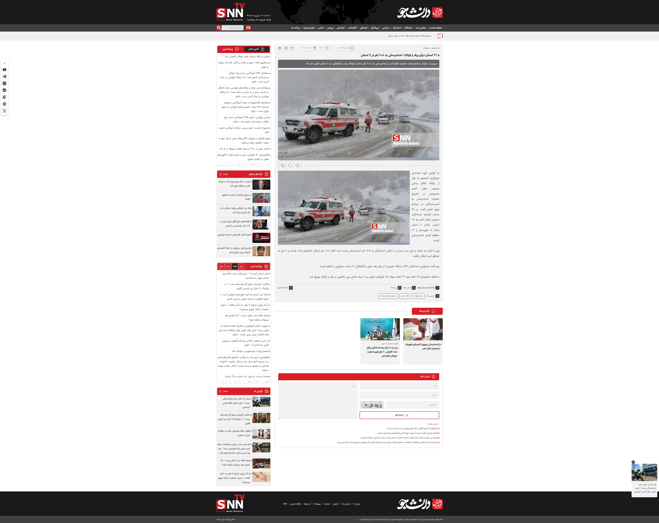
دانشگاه (408, 28)
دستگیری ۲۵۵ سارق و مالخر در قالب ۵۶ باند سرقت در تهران (409, 36)
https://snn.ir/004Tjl (426, 288)
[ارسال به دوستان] (292, 48)
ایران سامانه (220, 519)
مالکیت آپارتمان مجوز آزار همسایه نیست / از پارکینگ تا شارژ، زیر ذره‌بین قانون (247, 286)
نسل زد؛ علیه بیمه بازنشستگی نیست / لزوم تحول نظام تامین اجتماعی (236, 403)
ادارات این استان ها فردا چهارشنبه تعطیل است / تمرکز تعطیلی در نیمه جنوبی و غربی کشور (244, 297)
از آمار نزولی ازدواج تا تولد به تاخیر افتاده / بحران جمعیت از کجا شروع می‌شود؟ (244, 307)
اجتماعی (341, 28)
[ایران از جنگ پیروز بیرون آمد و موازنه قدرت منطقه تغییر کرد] (261, 185)
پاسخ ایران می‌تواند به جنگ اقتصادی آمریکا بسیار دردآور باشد (233, 250)
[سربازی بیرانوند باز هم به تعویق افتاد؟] (261, 198)
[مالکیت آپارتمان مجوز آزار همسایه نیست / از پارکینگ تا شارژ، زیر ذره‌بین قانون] (261, 418)
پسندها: (394, 288)
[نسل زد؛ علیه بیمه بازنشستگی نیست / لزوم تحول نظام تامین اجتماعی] (261, 402)
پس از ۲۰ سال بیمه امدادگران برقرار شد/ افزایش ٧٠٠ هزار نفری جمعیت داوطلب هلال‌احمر (382, 352)
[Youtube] (4, 69)
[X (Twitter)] (4, 111)
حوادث (426, 48)
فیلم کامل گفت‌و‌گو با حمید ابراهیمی (233, 235)
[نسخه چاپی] (279, 48)
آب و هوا (307, 504)
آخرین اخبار (253, 49)
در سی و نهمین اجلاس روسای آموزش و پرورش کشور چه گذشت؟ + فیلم (245, 343)
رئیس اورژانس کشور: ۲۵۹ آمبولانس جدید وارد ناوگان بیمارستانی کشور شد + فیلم (246, 119)
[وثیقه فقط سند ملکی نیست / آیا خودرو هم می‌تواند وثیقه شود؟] (261, 464)
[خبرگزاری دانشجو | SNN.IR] (420, 12)
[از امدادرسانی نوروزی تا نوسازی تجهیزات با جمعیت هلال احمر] (423, 329)
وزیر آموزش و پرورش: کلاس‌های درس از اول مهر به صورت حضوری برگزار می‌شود (244, 140)
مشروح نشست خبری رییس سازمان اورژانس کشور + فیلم (243, 130)
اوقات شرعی (296, 504)
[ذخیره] (286, 48)
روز (241, 266)
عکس (321, 28)
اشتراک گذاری (283, 288)
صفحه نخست (435, 28)
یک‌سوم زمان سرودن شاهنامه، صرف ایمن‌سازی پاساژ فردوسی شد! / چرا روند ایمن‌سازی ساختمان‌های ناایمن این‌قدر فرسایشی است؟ (233, 448)
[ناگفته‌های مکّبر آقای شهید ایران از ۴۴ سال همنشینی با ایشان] (261, 225)
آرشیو (335, 504)
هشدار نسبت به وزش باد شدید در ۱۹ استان (247, 376)
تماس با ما (346, 504)
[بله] (4, 90)
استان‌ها (397, 28)
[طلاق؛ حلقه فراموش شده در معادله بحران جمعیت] (261, 434)
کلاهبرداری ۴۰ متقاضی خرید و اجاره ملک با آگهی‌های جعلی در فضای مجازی (243, 157)
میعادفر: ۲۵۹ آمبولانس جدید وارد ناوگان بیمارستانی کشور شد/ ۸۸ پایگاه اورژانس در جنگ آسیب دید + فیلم (244, 77)
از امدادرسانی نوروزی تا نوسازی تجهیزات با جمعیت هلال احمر (423, 347)
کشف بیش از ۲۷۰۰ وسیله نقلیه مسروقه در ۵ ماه (244, 149)
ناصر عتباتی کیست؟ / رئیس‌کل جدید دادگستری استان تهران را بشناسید (245, 276)
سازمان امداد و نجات (388, 296)
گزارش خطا (407, 287)
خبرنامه (327, 504)
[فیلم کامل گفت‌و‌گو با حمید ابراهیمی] (261, 238)
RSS (285, 504)
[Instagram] (4, 83)
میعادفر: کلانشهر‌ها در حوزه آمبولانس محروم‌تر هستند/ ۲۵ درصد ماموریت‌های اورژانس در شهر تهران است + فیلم (245, 107)
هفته (235, 266)
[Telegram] (4, 76)
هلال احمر (405, 296)
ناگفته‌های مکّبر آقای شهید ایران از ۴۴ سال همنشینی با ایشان (235, 224)
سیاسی (386, 28)
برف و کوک (419, 296)
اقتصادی (352, 28)
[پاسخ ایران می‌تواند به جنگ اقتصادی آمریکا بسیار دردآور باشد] (261, 251)
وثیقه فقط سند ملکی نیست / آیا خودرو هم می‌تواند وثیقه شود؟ (247, 318)
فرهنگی (363, 28)
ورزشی (330, 28)
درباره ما (357, 504)
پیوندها (317, 504)
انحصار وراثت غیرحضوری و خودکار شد (250, 351)
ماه (228, 266)
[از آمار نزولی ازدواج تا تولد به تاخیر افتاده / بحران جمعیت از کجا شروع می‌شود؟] (261, 477)
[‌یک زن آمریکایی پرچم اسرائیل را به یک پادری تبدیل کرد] (261, 211)
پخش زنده (421, 28)
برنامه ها (295, 28)
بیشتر (223, 174)
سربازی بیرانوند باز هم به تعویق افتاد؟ (236, 197)
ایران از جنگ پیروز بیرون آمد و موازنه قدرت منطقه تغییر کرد (234, 184)
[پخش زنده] (248, 27)
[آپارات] (4, 104)
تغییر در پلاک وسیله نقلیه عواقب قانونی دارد (247, 57)
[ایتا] (4, 97)
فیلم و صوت (309, 28)
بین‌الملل (375, 28)
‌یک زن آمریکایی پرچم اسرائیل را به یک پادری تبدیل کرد (235, 210)
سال (222, 266)
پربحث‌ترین (227, 49)
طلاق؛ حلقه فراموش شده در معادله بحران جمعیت (234, 433)
